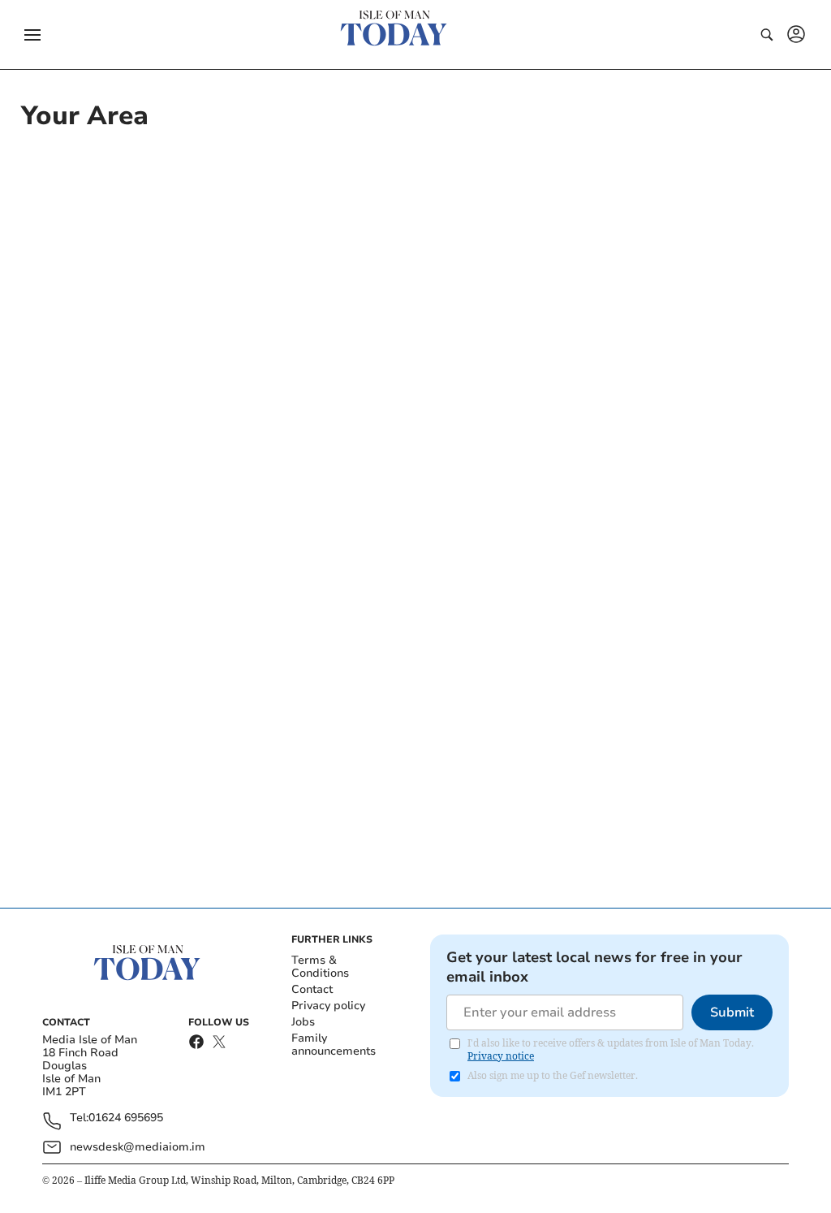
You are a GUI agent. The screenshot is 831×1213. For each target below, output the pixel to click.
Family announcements (333, 1044)
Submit (732, 1012)
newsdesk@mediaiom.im (137, 1147)
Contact (312, 989)
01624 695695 (125, 1118)
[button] (32, 34)
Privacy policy (328, 1005)
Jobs (303, 1022)
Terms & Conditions (320, 966)
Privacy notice (500, 1056)
